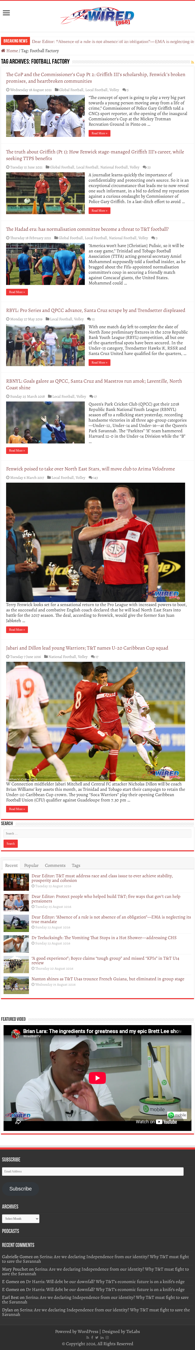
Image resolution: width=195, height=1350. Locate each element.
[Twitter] (97, 1337)
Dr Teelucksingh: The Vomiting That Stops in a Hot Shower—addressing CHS (104, 938)
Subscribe (20, 1188)
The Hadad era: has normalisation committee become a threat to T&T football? (87, 229)
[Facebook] (92, 1337)
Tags (76, 865)
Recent (11, 865)
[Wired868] (97, 15)
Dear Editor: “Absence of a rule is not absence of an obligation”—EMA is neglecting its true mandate (111, 919)
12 (93, 319)
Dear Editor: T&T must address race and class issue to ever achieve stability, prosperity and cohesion (102, 878)
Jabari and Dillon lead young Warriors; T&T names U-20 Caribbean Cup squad (87, 647)
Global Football (71, 89)
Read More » (99, 133)
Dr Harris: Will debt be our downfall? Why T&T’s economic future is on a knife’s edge (105, 1282)
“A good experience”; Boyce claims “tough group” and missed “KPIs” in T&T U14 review (105, 960)
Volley (114, 89)
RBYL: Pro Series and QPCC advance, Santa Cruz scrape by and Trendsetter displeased (95, 310)
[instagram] (107, 1337)
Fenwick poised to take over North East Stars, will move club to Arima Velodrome (90, 468)
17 (95, 396)
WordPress (88, 1331)
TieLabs (133, 1331)
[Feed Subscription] (192, 62)
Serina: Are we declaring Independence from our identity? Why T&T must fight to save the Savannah (95, 1259)
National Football (114, 167)
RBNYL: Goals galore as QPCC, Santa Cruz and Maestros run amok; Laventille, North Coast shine (94, 384)
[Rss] (88, 1337)
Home (11, 51)
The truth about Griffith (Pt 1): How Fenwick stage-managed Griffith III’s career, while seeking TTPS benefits (95, 155)
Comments (55, 865)
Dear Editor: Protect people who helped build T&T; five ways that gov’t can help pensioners (106, 898)
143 (95, 477)
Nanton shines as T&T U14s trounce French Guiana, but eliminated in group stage (107, 979)
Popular (31, 865)
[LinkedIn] (102, 1337)
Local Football (96, 89)
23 (149, 167)
